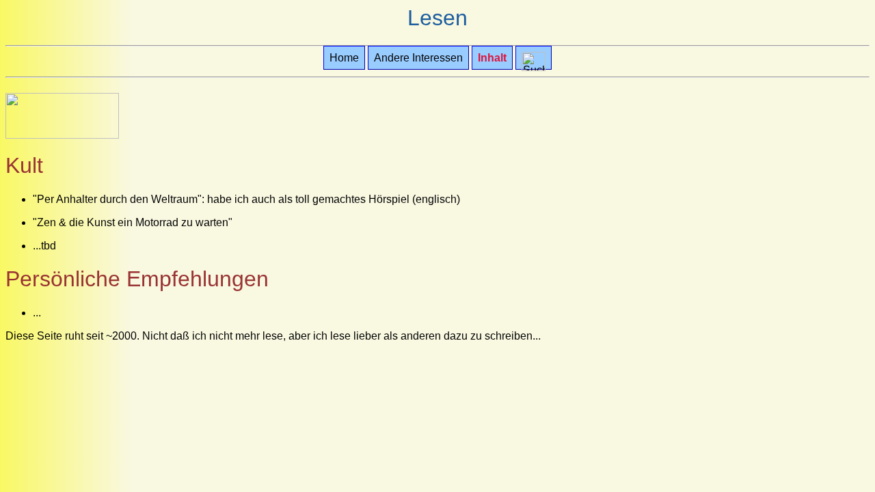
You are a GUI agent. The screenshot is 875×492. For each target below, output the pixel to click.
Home (344, 58)
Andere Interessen (418, 58)
